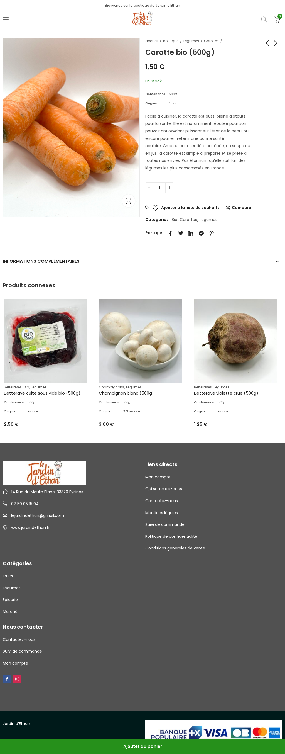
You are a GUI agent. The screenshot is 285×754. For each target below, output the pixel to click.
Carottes (211, 40)
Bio (174, 219)
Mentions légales (161, 512)
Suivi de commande (165, 524)
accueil (151, 40)
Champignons (111, 387)
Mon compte (158, 477)
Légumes (191, 40)
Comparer (242, 207)
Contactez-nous (161, 501)
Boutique (170, 40)
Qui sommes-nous (163, 489)
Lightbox (128, 200)
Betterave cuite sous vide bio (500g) (42, 393)
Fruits (8, 576)
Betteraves (13, 387)
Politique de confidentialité (171, 536)
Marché (10, 611)
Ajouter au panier (142, 746)
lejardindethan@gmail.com (37, 515)
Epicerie (10, 599)
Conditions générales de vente (175, 548)
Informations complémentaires (41, 261)
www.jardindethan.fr (30, 527)
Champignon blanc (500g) (126, 393)
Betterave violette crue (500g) (226, 393)
